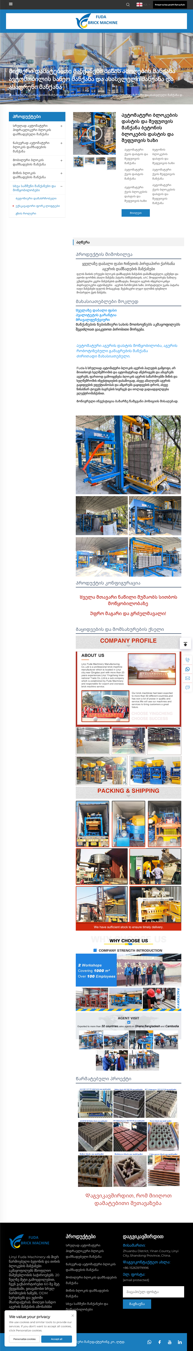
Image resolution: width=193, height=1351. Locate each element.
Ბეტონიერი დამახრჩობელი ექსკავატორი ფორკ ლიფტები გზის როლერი (38, 206)
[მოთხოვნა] (187, 687)
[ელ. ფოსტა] (187, 678)
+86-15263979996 (136, 1268)
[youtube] (169, 1342)
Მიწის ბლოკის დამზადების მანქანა (29, 175)
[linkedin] (180, 1342)
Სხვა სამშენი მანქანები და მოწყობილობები (34, 188)
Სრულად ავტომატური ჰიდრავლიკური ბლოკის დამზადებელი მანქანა (32, 130)
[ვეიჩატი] (187, 669)
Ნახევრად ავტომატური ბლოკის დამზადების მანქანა (31, 147)
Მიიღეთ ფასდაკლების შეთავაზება (170, 5)
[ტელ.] (187, 660)
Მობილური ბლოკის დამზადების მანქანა (29, 162)
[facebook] (159, 1342)
